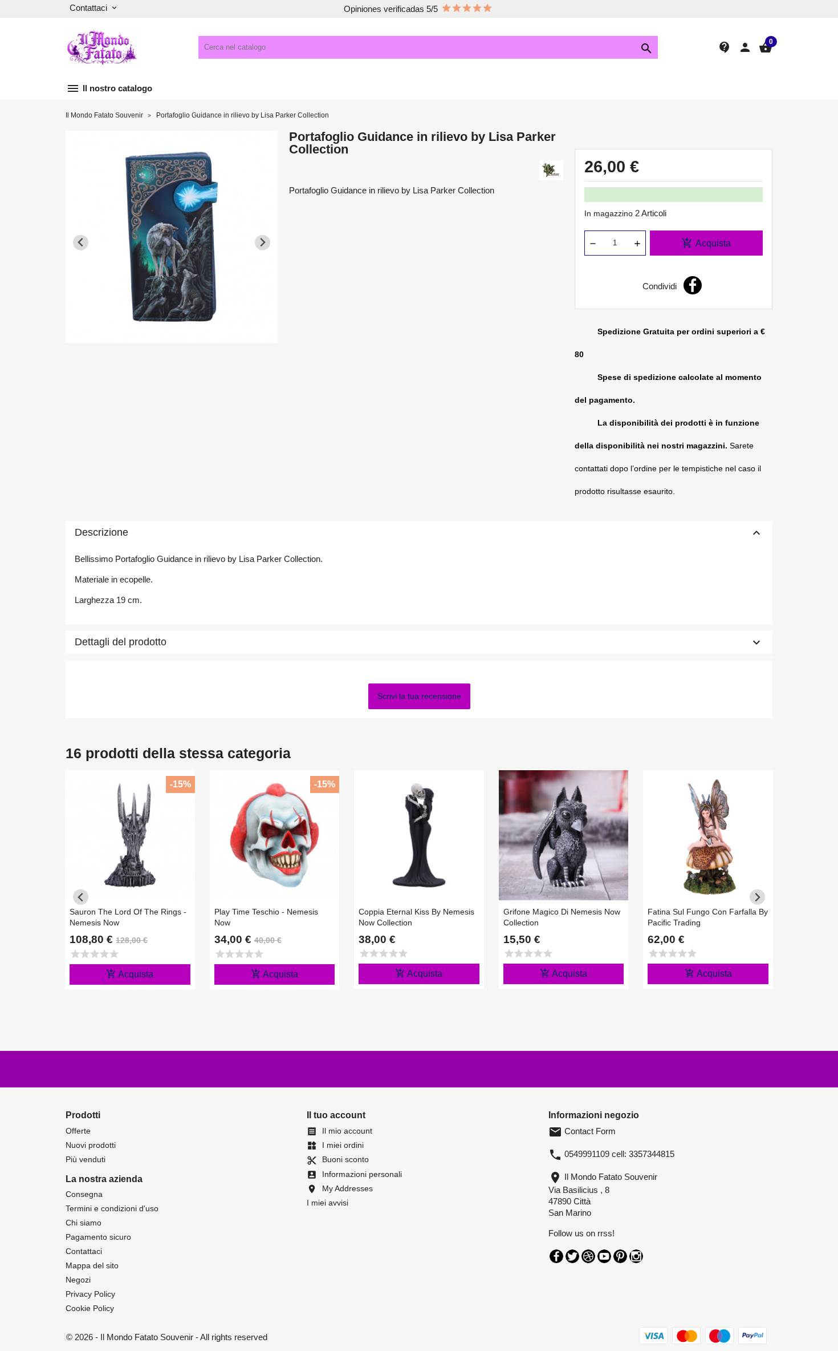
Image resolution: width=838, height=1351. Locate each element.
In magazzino (608, 213)
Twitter (572, 1256)
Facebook (556, 1256)
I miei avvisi (327, 1202)
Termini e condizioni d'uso (112, 1208)
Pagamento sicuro (98, 1236)
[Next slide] (262, 242)
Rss (588, 1256)
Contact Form (582, 1131)
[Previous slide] (80, 242)
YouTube (604, 1256)
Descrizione (419, 533)
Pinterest (620, 1256)
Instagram (636, 1256)
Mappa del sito (92, 1265)
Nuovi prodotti (91, 1145)
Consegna (84, 1194)
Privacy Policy (90, 1294)
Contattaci (84, 1251)
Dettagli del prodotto (419, 642)
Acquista (706, 243)
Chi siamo (83, 1222)
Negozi (78, 1279)
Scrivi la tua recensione (419, 696)
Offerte (78, 1130)
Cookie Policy (90, 1308)
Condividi (692, 285)
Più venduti (85, 1159)
